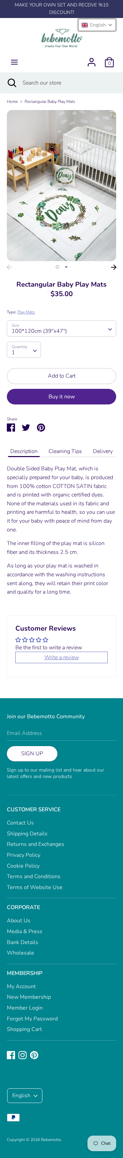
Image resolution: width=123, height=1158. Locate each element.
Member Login (25, 1008)
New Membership (29, 997)
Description (24, 451)
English (21, 1095)
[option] (61, 185)
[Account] (91, 59)
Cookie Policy (23, 866)
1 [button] (57, 267)
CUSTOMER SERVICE (33, 809)
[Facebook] (11, 1055)
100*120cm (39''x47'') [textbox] (39, 331)
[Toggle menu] (14, 62)
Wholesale (20, 953)
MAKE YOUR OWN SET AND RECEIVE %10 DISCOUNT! (61, 9)
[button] (97, 25)
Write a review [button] (61, 657)
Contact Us (20, 823)
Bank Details (22, 942)
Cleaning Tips (65, 451)
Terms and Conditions (33, 876)
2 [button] (66, 267)
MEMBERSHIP (24, 973)
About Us (18, 920)
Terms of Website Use (35, 887)
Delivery (103, 451)
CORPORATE (23, 907)
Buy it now (62, 396)
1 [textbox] (13, 352)
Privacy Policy (23, 855)
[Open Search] (11, 83)
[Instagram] (22, 1055)
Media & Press (24, 931)
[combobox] (61, 328)
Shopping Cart (24, 1029)
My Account (21, 986)
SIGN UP (32, 753)
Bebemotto (51, 1139)
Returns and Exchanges (35, 844)
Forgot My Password (32, 1019)
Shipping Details (27, 833)
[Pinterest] (34, 1055)
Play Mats (26, 312)
